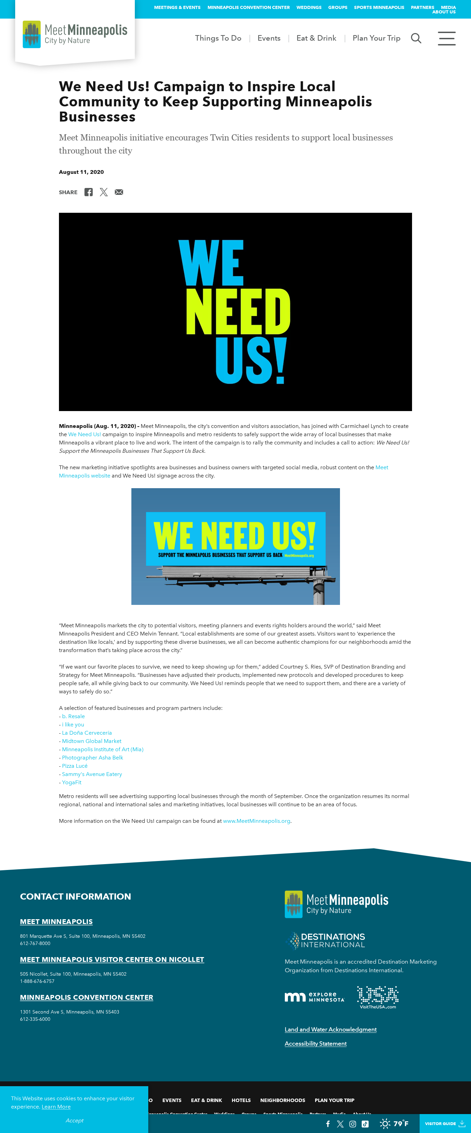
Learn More (56, 1106)
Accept (74, 1120)
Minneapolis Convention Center (249, 7)
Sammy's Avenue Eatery (92, 774)
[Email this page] (119, 191)
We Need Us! (84, 434)
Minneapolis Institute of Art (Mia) (102, 749)
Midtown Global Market (91, 741)
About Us (444, 11)
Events (269, 37)
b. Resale (73, 716)
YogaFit (71, 782)
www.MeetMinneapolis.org (256, 821)
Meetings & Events (177, 7)
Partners (422, 7)
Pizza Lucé (75, 766)
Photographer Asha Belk (92, 757)
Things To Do (218, 37)
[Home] (75, 34)
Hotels (241, 1100)
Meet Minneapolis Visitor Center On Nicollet (112, 959)
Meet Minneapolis (56, 921)
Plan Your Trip (377, 37)
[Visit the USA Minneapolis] (378, 997)
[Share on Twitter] (104, 191)
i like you (73, 724)
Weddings (309, 7)
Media (448, 7)
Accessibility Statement (316, 1043)
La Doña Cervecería (87, 733)
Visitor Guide (440, 1123)
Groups (338, 7)
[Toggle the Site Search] (416, 37)
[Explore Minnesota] (315, 997)
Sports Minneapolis (379, 7)
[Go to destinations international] (325, 940)
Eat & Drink (317, 37)
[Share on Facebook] (88, 191)
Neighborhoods (282, 1100)
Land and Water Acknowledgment (331, 1029)
